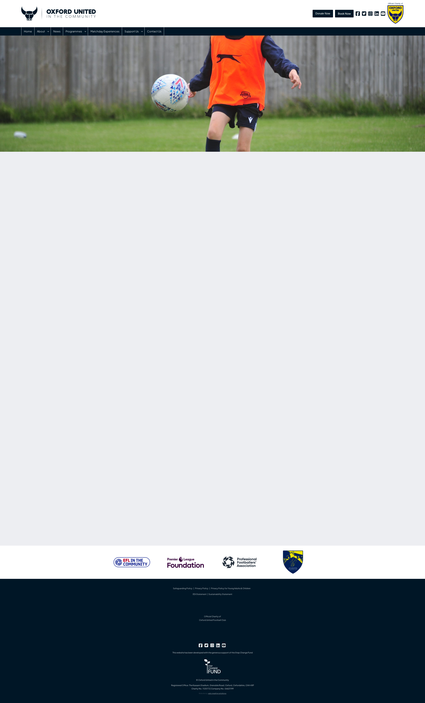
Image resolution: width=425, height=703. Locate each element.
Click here (140, 314)
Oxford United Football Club (212, 620)
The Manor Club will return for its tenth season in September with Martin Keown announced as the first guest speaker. (273, 233)
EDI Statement (200, 594)
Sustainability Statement (220, 594)
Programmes (74, 31)
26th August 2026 (248, 196)
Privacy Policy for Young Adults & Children (231, 588)
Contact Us (154, 31)
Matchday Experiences (104, 31)
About (41, 31)
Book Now (344, 13)
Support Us (132, 31)
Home (28, 31)
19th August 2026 (248, 257)
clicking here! (180, 390)
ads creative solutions (217, 693)
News (56, 31)
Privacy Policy (201, 588)
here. (174, 529)
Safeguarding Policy (182, 588)
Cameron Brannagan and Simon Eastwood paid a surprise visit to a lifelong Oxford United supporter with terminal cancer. (273, 203)
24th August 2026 (248, 227)
